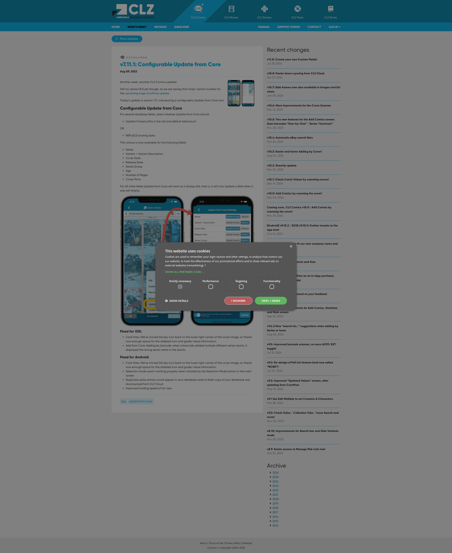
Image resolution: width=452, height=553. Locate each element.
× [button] (291, 246)
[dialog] (226, 276)
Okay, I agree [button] (271, 300)
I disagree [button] (238, 300)
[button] (226, 271)
